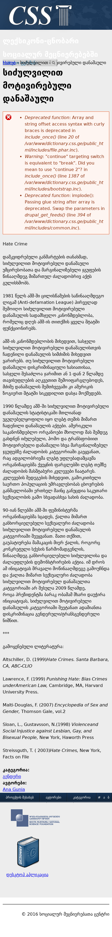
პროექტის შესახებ (20, 797)
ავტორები (53, 797)
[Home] (39, 16)
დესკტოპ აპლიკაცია (27, 874)
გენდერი (12, 776)
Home (9, 62)
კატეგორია (82, 797)
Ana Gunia (14, 789)
